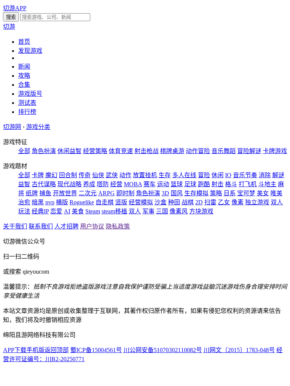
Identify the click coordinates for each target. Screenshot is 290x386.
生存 (165, 175)
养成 (89, 184)
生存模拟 (196, 193)
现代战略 (69, 184)
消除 (265, 175)
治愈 (24, 202)
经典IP (40, 211)
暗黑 (38, 202)
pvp (49, 202)
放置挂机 (145, 175)
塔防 (103, 184)
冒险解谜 (249, 151)
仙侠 (98, 175)
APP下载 (14, 350)
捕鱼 (45, 193)
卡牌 (38, 175)
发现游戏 (30, 50)
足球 (190, 184)
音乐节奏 (245, 175)
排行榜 (27, 112)
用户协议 (92, 226)
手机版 (35, 350)
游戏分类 (38, 127)
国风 (177, 193)
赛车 (149, 184)
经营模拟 (141, 202)
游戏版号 (30, 93)
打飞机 (248, 184)
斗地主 (267, 184)
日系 (230, 193)
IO (228, 175)
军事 (148, 211)
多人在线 (184, 175)
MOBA (133, 184)
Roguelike (81, 202)
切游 (9, 26)
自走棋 (105, 202)
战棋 (188, 202)
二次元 (88, 193)
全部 (24, 151)
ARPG (106, 193)
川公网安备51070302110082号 (162, 350)
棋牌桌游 (172, 151)
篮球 (177, 184)
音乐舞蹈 (223, 151)
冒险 (204, 175)
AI (67, 211)
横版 (62, 202)
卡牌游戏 (275, 151)
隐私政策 (118, 226)
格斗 (231, 184)
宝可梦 (246, 193)
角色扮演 (44, 151)
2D (199, 202)
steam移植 (114, 211)
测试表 (27, 103)
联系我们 (41, 226)
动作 (125, 175)
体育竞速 (121, 151)
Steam (92, 211)
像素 (237, 202)
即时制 (125, 193)
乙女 (224, 202)
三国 (162, 211)
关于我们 (15, 226)
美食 (78, 211)
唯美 (276, 193)
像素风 (179, 211)
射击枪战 (146, 151)
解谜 (278, 175)
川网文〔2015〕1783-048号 (239, 350)
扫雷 (210, 202)
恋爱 (56, 211)
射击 (217, 184)
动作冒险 (198, 151)
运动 (163, 184)
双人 (135, 211)
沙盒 (160, 202)
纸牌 (32, 193)
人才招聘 (66, 226)
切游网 (12, 127)
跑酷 (204, 184)
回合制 (68, 175)
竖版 (121, 202)
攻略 (24, 75)
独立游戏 (257, 202)
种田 (174, 202)
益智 (24, 184)
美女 (263, 193)
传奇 (85, 175)
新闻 (24, 66)
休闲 (217, 175)
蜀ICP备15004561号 (96, 350)
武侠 (112, 175)
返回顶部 (57, 350)
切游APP (14, 8)
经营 (116, 184)
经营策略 (95, 151)
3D (165, 193)
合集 (24, 84)
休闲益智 (69, 151)
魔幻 (51, 175)
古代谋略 (44, 184)
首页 (24, 41)
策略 (216, 193)
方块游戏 (201, 211)
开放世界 (65, 193)
